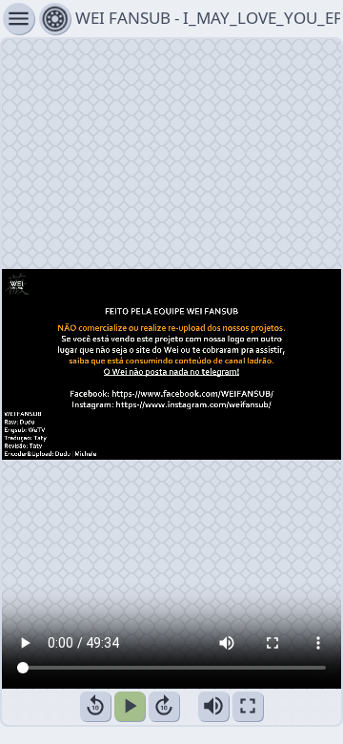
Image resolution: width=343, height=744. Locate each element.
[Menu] (55, 18)
